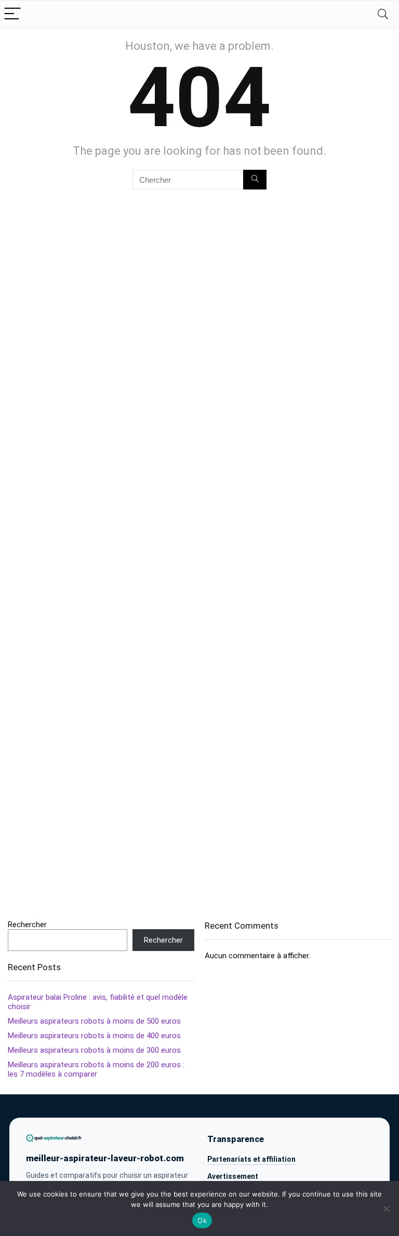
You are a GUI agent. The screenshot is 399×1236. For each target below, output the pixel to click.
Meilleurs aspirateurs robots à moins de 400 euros (94, 1035)
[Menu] (12, 14)
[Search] (382, 14)
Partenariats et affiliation (251, 1159)
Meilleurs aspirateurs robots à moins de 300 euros (94, 1050)
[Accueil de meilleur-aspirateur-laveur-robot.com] (54, 1138)
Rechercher (27, 924)
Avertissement (232, 1176)
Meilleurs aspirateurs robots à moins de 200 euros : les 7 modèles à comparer (96, 1069)
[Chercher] (255, 179)
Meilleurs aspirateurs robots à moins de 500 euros (94, 1021)
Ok (202, 1220)
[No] (386, 1208)
